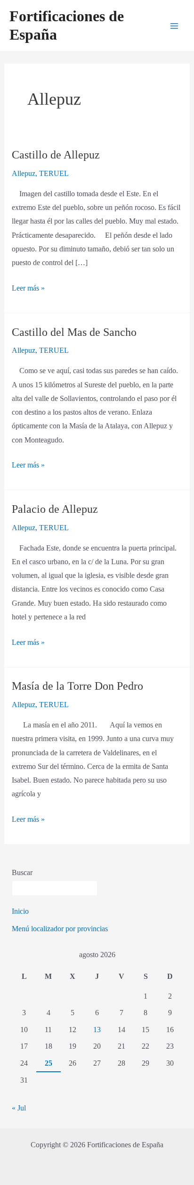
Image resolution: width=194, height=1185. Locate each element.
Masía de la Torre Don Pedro (77, 686)
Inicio (20, 911)
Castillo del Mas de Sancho (74, 332)
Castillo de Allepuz (56, 155)
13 (97, 1029)
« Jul (19, 1107)
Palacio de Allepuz (55, 509)
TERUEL (54, 173)
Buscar (22, 872)
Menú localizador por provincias (60, 928)
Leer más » (28, 286)
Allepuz (23, 173)
